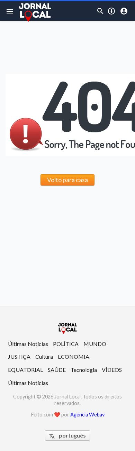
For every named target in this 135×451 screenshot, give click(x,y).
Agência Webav (87, 414)
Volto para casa (67, 180)
